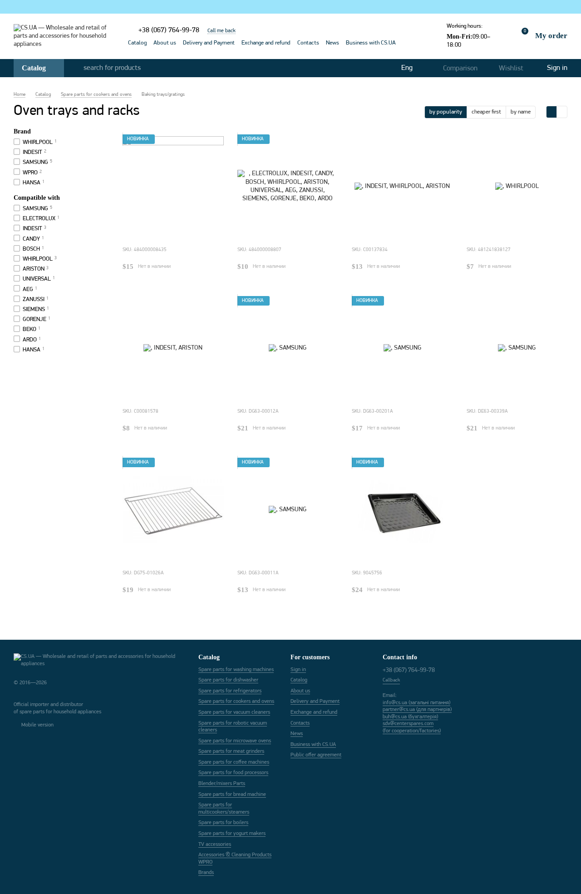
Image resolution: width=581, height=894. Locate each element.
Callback (391, 680)
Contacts (308, 43)
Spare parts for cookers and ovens (236, 701)
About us (164, 43)
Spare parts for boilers (223, 822)
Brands (206, 872)
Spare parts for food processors (233, 772)
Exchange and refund (265, 43)
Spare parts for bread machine (232, 794)
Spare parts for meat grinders (231, 751)
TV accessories (214, 844)
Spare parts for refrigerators (229, 691)
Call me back (221, 31)
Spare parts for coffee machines (233, 762)
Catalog (137, 43)
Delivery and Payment (209, 43)
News (332, 43)
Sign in (298, 669)
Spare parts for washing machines (236, 669)
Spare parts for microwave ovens (234, 741)
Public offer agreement (315, 755)
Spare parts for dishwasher (228, 680)
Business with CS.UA (371, 43)
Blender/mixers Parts (221, 783)
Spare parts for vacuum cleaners (234, 712)
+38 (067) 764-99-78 (168, 30)
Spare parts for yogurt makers (232, 833)
